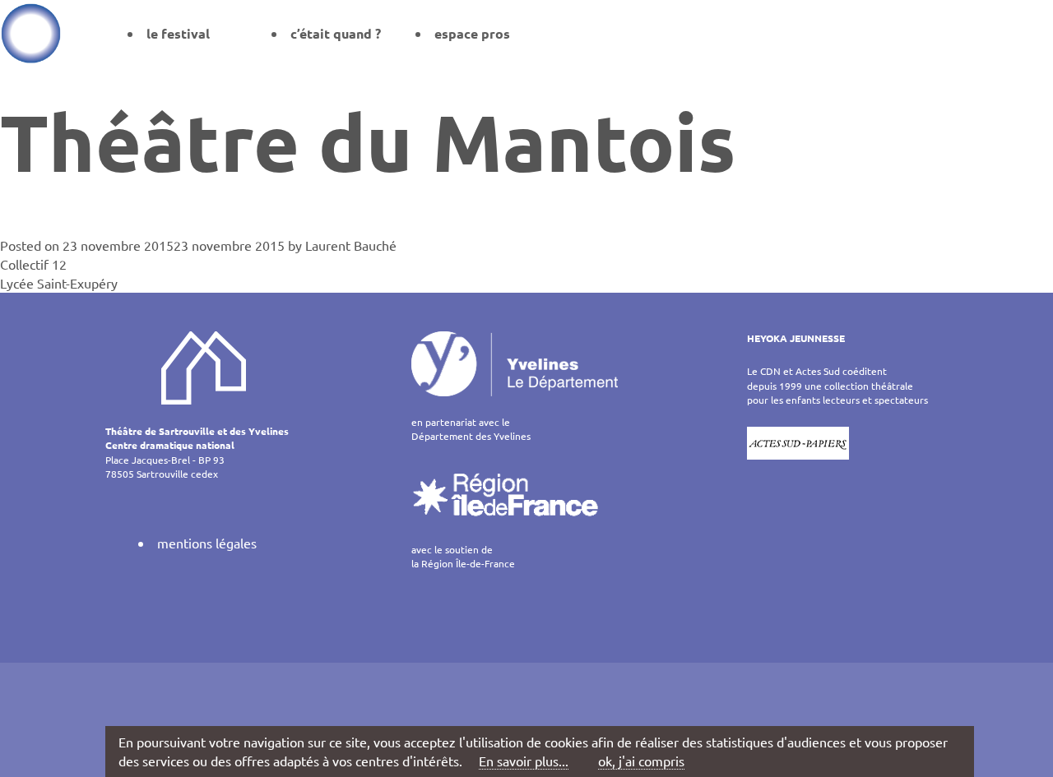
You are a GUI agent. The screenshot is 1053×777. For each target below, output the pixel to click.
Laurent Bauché (351, 245)
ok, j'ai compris (641, 760)
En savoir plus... (523, 760)
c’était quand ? (335, 33)
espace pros (472, 33)
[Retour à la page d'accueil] (31, 33)
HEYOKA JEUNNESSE (796, 338)
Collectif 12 (33, 264)
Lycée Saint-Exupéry (59, 283)
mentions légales (207, 542)
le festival (178, 33)
